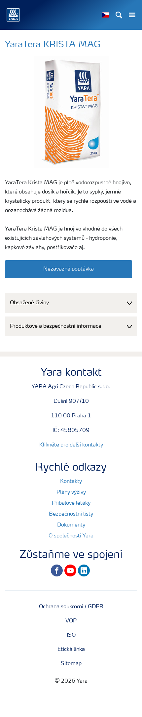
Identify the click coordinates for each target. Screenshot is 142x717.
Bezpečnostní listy (71, 514)
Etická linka (71, 649)
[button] (71, 303)
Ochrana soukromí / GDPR (71, 607)
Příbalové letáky (71, 503)
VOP (71, 621)
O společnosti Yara (71, 536)
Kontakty (71, 481)
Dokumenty (71, 525)
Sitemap (71, 663)
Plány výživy (71, 492)
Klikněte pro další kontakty (71, 445)
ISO (71, 635)
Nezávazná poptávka (68, 269)
